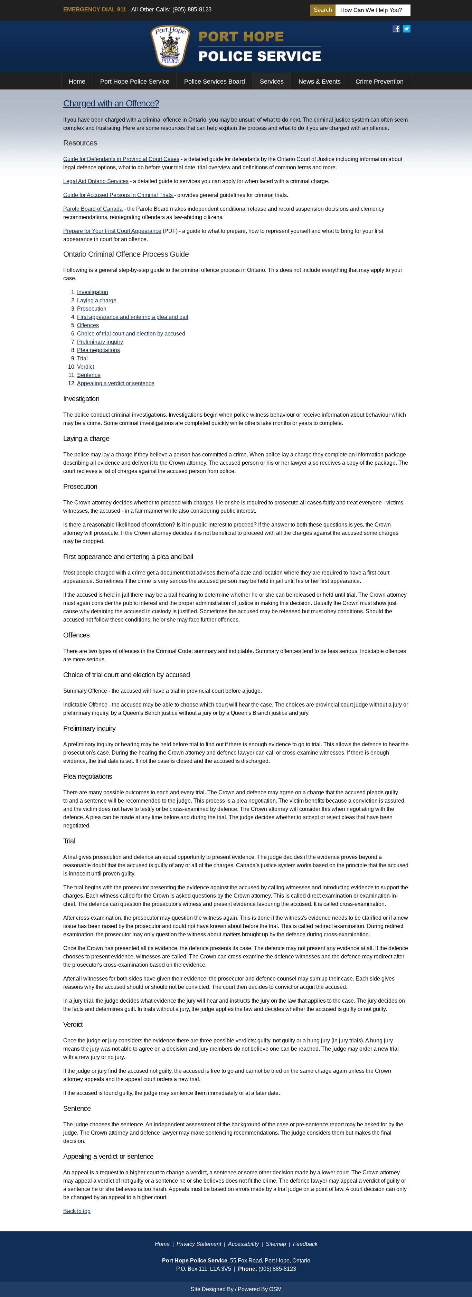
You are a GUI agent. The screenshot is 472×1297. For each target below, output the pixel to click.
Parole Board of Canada (93, 209)
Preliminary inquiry (100, 342)
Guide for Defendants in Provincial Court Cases (121, 159)
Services (272, 81)
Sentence (89, 375)
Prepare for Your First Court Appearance (112, 231)
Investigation (92, 292)
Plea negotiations (98, 350)
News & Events (320, 81)
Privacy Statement (199, 1244)
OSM (275, 1289)
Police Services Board (214, 81)
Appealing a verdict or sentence (115, 383)
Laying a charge (96, 300)
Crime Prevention (380, 81)
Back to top (77, 1211)
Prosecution (91, 309)
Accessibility (243, 1244)
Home (77, 81)
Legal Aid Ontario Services (96, 181)
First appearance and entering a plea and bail (132, 317)
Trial (82, 358)
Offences (88, 325)
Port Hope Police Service (134, 81)
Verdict (85, 367)
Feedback (305, 1244)
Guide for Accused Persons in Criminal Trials (118, 195)
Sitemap (276, 1244)
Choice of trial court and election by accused (131, 334)
